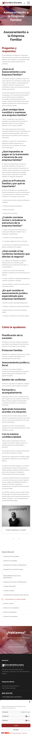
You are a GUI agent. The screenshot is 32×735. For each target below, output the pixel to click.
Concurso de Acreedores (10, 616)
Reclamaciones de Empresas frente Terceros (16, 595)
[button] (29, 702)
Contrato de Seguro (8, 590)
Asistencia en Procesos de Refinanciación (15, 582)
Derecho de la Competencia (11, 608)
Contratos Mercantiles (9, 586)
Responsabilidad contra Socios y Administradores (12, 576)
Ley (3, 331)
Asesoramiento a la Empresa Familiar (15, 599)
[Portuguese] (6, 733)
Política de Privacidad (17, 733)
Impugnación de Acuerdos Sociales (13, 569)
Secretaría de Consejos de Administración (14, 565)
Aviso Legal (24, 733)
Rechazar (16, 729)
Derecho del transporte (10, 612)
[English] (2, 733)
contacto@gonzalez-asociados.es (12, 697)
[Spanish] (8, 733)
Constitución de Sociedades (11, 556)
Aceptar (16, 725)
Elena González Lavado (16, 530)
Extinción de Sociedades (10, 560)
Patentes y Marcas (8, 603)
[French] (4, 733)
